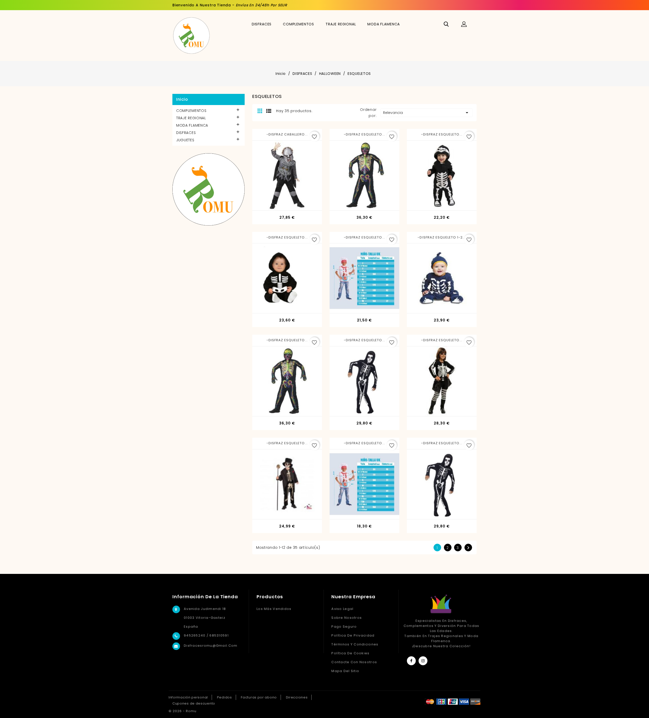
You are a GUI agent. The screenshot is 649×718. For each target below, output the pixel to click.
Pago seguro (344, 626)
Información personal (188, 697)
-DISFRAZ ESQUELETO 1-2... (442, 237)
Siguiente (468, 548)
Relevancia (426, 113)
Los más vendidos (274, 608)
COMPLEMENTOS (298, 24)
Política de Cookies (350, 653)
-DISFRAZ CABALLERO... (287, 134)
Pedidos (224, 697)
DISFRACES (262, 24)
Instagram (423, 660)
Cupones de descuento (193, 703)
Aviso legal (342, 608)
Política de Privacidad (352, 635)
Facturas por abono (259, 697)
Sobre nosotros (346, 617)
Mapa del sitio (345, 671)
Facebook (411, 660)
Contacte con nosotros (354, 662)
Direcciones (297, 697)
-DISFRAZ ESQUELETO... (364, 134)
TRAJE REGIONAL (341, 24)
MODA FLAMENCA (383, 24)
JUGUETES (185, 140)
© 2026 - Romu (182, 711)
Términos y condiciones (354, 644)
